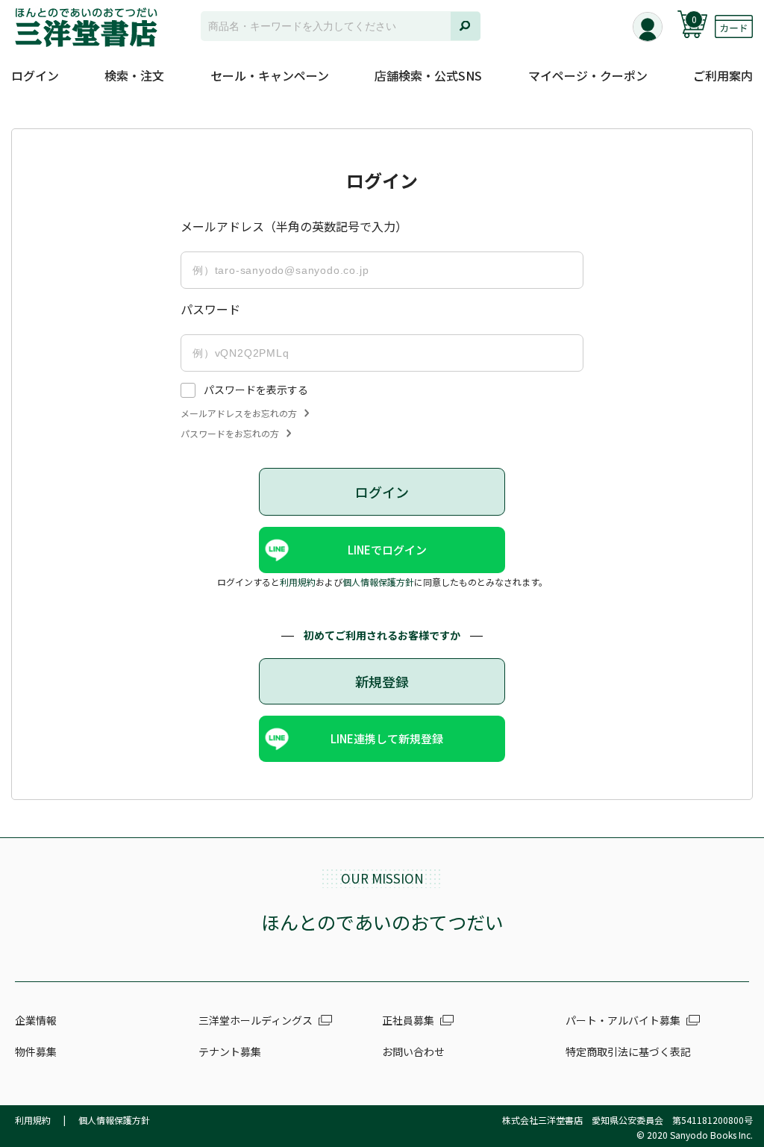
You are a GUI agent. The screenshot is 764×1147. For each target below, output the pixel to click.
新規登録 (382, 681)
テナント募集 (229, 1051)
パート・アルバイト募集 (623, 1020)
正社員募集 (408, 1020)
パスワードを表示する (256, 389)
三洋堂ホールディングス (255, 1020)
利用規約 (298, 581)
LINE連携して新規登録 (387, 738)
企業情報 (36, 1020)
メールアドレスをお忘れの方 (239, 413)
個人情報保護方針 (378, 581)
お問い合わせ (413, 1051)
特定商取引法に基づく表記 (628, 1051)
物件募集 (36, 1051)
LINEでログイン (387, 549)
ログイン (35, 75)
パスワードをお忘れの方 (230, 433)
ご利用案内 (723, 75)
